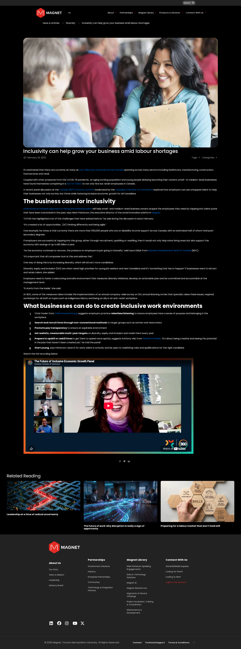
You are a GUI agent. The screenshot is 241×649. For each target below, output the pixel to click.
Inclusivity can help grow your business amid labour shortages (116, 23)
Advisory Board (56, 585)
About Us (55, 563)
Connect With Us (176, 560)
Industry (92, 571)
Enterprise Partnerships (99, 576)
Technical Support (155, 642)
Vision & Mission (56, 574)
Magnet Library (137, 560)
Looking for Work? (174, 571)
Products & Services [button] (169, 12)
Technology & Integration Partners (100, 589)
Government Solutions (99, 566)
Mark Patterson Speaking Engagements (139, 568)
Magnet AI (132, 582)
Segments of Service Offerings (137, 595)
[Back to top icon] (194, 642)
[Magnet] (49, 13)
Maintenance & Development (134, 611)
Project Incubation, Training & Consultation (140, 603)
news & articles (51, 23)
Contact (137, 642)
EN (69, 12)
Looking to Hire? (173, 576)
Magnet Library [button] (146, 12)
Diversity (70, 23)
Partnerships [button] (126, 12)
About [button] (111, 12)
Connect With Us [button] (194, 12)
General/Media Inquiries (177, 566)
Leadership (54, 580)
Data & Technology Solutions (136, 576)
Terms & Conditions (178, 642)
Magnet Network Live (137, 588)
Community (94, 582)
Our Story (53, 569)
